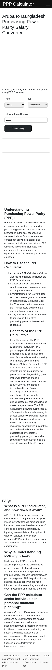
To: (29, 99)
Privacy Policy (32, 655)
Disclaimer (30, 662)
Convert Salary (18, 128)
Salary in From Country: (16, 114)
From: (7, 99)
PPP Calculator (18, 4)
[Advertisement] (26, 62)
